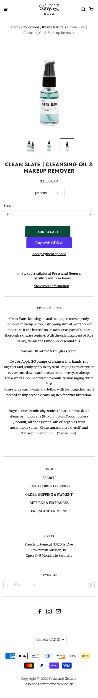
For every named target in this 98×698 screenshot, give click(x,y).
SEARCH (49, 478)
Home (15, 27)
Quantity (40, 193)
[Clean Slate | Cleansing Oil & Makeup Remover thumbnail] (31, 145)
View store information (51, 286)
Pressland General (62, 679)
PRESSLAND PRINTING (49, 511)
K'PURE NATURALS (49, 308)
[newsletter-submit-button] (89, 585)
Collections (31, 27)
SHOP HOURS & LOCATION (49, 486)
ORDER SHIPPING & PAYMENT (49, 494)
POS (28, 684)
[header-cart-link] (91, 9)
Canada (48, 639)
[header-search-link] (83, 9)
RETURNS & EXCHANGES (49, 503)
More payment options (49, 254)
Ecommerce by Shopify (55, 684)
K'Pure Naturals (54, 27)
